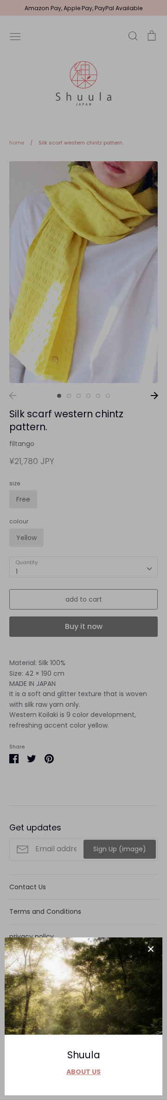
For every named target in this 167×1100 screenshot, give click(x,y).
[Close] (151, 949)
